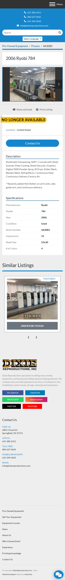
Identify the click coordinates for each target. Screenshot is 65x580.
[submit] (60, 32)
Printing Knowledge (11, 553)
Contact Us (32, 143)
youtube (32, 406)
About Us (6, 535)
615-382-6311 (34, 12)
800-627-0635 (34, 17)
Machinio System (9, 574)
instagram (36, 399)
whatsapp (13, 399)
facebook (13, 392)
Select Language (31, 38)
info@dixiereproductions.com (34, 25)
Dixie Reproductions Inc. (22, 570)
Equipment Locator (11, 523)
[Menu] (52, 4)
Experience (7, 547)
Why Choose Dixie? (11, 541)
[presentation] (28, 336)
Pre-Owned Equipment (13, 511)
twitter (11, 406)
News (5, 529)
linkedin (35, 392)
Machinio (28, 574)
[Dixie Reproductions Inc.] (19, 364)
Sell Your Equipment (11, 517)
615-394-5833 (34, 21)
